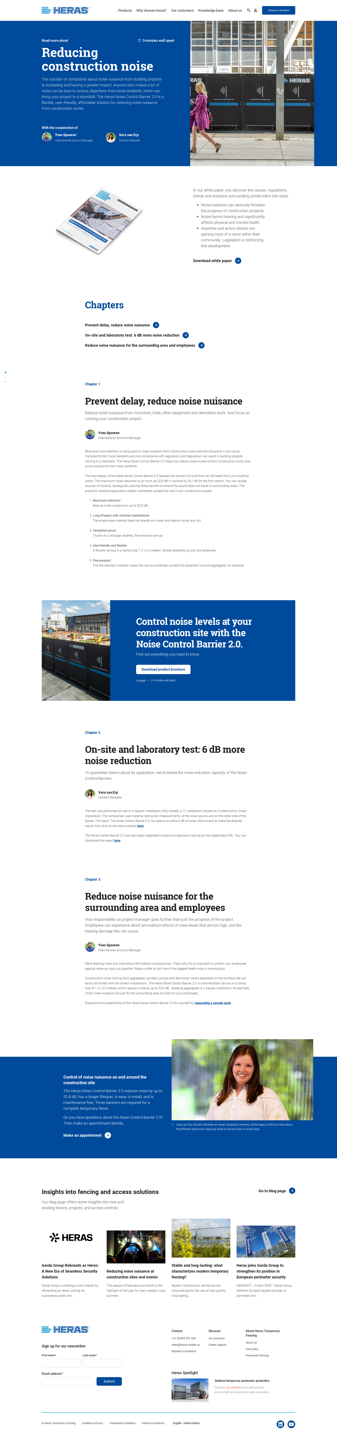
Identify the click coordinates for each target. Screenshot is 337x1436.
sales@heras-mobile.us (186, 1344)
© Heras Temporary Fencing (59, 1423)
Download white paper (212, 260)
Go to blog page (272, 1190)
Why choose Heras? (151, 10)
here (140, 826)
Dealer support (217, 1344)
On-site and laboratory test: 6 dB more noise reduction (132, 335)
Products (125, 10)
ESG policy (252, 1349)
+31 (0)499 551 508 (184, 1338)
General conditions (153, 1423)
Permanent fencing (257, 1355)
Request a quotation (184, 1351)
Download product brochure (163, 669)
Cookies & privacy (92, 1423)
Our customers (182, 10)
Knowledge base (210, 10)
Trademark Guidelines (122, 1423)
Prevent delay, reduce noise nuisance (117, 324)
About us (235, 10)
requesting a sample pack (213, 1003)
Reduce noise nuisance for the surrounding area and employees (140, 345)
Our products (217, 1338)
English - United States (186, 1423)
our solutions (233, 1387)
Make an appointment (82, 1135)
